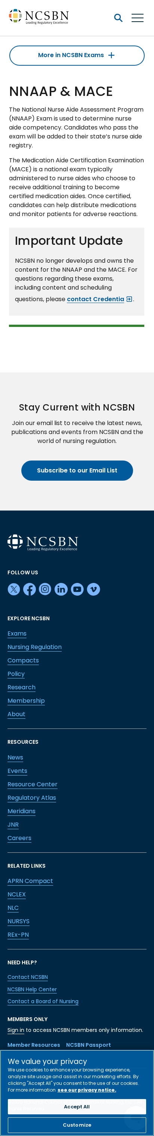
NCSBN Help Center (32, 989)
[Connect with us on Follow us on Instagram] (45, 589)
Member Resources (33, 1045)
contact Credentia (95, 299)
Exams (17, 633)
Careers (19, 838)
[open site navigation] (118, 18)
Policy (16, 674)
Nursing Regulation (34, 647)
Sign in (15, 1030)
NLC (13, 908)
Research (21, 687)
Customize (77, 1125)
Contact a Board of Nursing (42, 1001)
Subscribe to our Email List (77, 470)
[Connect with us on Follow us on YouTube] (77, 589)
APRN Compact (30, 881)
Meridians (21, 811)
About (16, 714)
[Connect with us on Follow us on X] (13, 589)
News (15, 757)
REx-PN (18, 934)
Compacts (23, 660)
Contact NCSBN (27, 977)
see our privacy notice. (87, 1090)
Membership (26, 700)
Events (17, 771)
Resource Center (32, 784)
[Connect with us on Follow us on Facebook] (29, 589)
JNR (13, 824)
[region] (77, 1093)
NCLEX (16, 894)
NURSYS (18, 921)
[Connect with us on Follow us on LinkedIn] (61, 589)
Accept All (77, 1106)
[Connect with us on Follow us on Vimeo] (93, 589)
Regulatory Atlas (31, 797)
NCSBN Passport (88, 1045)
